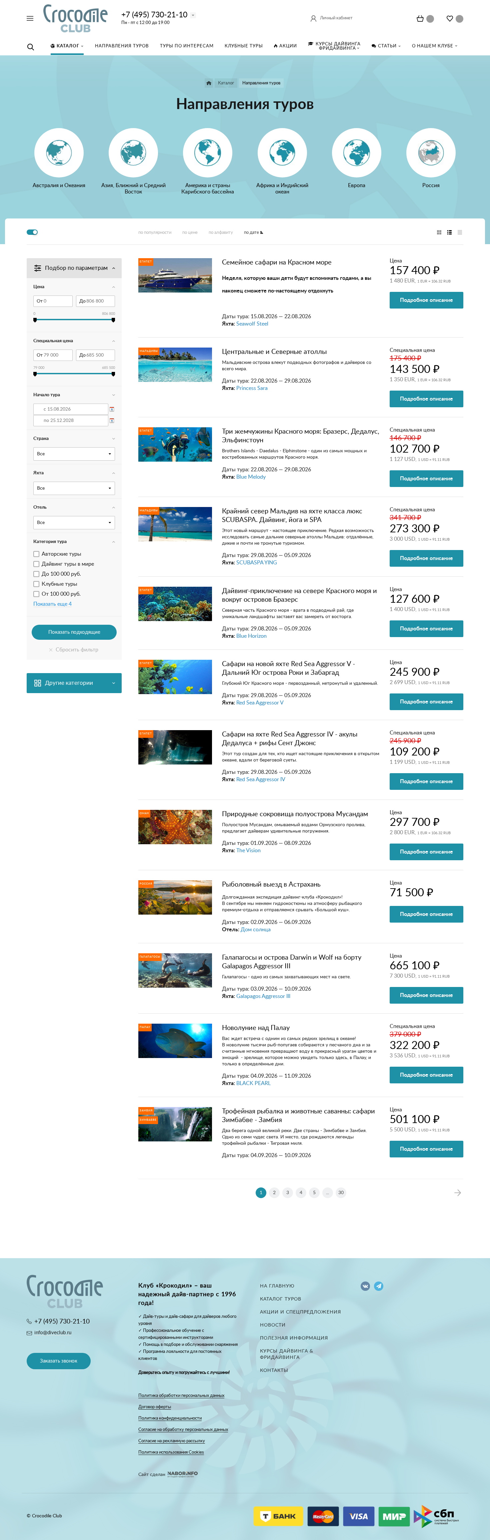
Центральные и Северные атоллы (274, 352)
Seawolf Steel (252, 324)
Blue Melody (251, 477)
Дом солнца (256, 929)
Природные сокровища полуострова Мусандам (295, 814)
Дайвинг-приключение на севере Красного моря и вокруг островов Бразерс (299, 595)
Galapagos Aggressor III (263, 996)
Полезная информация (294, 1338)
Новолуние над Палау (256, 1028)
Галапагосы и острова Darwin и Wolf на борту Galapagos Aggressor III (291, 962)
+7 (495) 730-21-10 (154, 15)
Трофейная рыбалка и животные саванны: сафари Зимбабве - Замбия (298, 1115)
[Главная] (209, 83)
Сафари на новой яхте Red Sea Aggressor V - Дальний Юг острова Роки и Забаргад (288, 668)
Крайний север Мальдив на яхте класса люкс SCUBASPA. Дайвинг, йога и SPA (292, 515)
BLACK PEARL (253, 1083)
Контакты (274, 1370)
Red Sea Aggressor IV (260, 779)
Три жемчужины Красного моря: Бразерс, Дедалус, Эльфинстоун (300, 436)
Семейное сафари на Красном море (277, 262)
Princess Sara (252, 388)
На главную (277, 1286)
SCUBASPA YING (256, 562)
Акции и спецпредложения (300, 1312)
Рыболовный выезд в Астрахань (271, 884)
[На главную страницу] (75, 18)
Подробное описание (426, 300)
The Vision (248, 850)
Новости (273, 1325)
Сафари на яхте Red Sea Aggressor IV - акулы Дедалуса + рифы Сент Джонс (289, 738)
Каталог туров (280, 1299)
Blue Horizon (251, 636)
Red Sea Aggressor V (260, 702)
